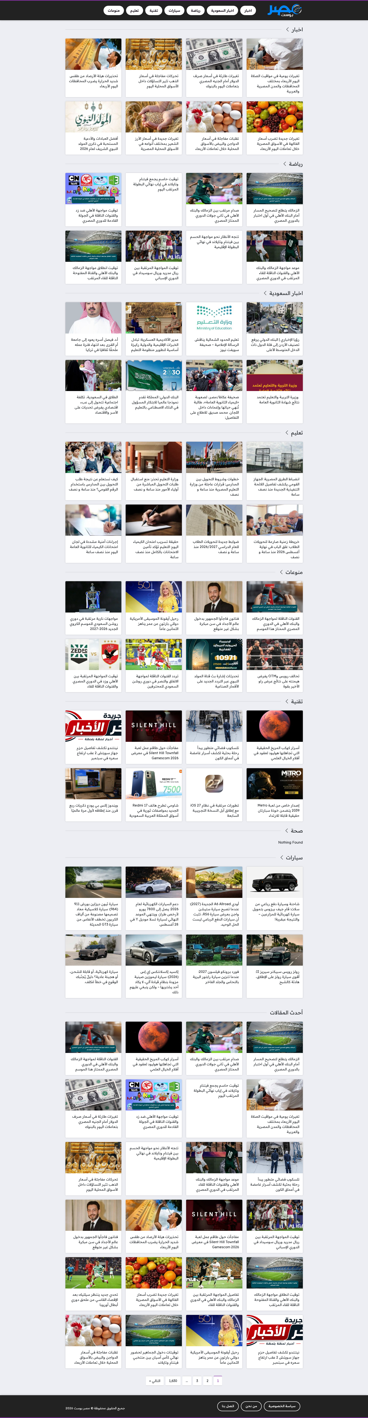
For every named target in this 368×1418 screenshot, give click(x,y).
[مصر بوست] (284, 10)
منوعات (294, 572)
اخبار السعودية (286, 293)
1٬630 (173, 1381)
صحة (297, 830)
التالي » (154, 1381)
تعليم (297, 432)
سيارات (294, 857)
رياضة (296, 164)
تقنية (297, 701)
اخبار (297, 29)
